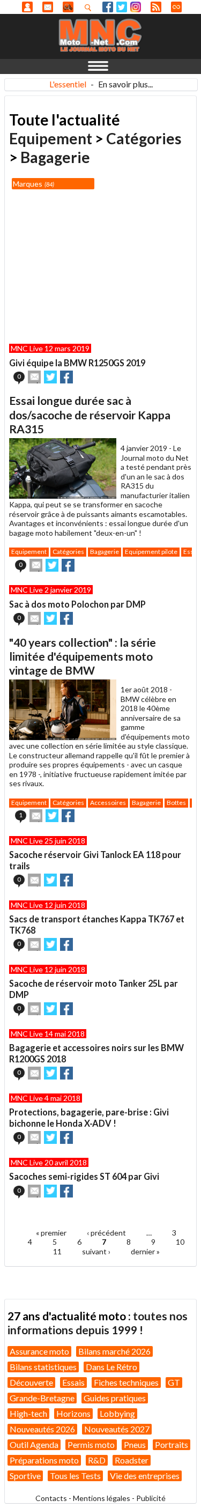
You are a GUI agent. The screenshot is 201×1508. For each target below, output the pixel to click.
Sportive (25, 1475)
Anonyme (27, 7)
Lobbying (117, 1413)
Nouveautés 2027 (117, 1429)
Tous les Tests (75, 1475)
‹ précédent (106, 1232)
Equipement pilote (151, 552)
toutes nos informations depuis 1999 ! (98, 1322)
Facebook (107, 7)
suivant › (96, 1251)
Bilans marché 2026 (114, 1351)
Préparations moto (44, 1460)
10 (180, 1241)
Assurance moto (39, 1351)
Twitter (121, 7)
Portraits (171, 1444)
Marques (33, 183)
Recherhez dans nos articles (90, 7)
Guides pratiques (115, 1398)
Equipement (50, 138)
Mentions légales (101, 1498)
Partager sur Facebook (66, 377)
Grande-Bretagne (42, 1398)
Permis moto (91, 1444)
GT (174, 1382)
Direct (176, 7)
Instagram (135, 7)
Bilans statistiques (43, 1367)
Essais (73, 1382)
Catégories (143, 138)
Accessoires (108, 803)
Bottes (176, 803)
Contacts (51, 1498)
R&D (97, 1460)
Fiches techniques (126, 1382)
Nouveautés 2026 (42, 1429)
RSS (156, 7)
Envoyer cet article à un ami (34, 377)
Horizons (73, 1413)
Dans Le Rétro (111, 1367)
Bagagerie (55, 157)
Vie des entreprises (145, 1475)
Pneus (135, 1444)
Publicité (151, 1498)
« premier (51, 1232)
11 (57, 1251)
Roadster (131, 1460)
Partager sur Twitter (50, 377)
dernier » (145, 1251)
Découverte (31, 1382)
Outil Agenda (34, 1444)
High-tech (28, 1413)
